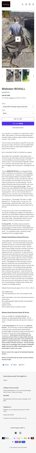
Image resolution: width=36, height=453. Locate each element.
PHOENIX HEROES (21, 316)
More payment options (18, 127)
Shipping (11, 98)
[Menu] (33, 4)
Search (5, 380)
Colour (3, 110)
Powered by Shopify (22, 447)
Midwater (15, 447)
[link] (19, 186)
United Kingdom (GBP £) (17, 428)
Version (3, 103)
